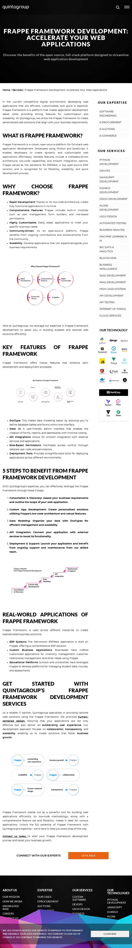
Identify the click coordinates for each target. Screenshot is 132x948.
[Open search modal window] (117, 7)
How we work (12, 901)
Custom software (79, 898)
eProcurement (48, 901)
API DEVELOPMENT (111, 296)
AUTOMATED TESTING (113, 223)
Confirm (110, 934)
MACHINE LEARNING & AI (113, 238)
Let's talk (88, 855)
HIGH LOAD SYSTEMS (113, 289)
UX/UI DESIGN (108, 216)
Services (17, 90)
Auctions (44, 906)
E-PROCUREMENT (110, 122)
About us (10, 890)
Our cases (44, 896)
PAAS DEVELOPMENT (113, 282)
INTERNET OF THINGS (113, 309)
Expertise (45, 890)
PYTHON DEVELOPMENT (109, 162)
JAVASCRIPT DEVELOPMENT (109, 179)
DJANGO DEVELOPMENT (109, 190)
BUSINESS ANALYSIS (112, 230)
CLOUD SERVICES (110, 316)
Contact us (11, 836)
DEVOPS (105, 171)
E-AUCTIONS (107, 129)
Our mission (11, 896)
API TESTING (107, 302)
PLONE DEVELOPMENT (109, 208)
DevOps (77, 904)
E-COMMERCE (108, 136)
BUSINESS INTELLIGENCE (108, 267)
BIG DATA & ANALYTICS (107, 249)
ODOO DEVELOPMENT (114, 199)
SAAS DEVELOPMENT (113, 276)
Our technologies (118, 892)
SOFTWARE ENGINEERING (108, 114)
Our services (82, 890)
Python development (116, 901)
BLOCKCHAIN (108, 258)
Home (6, 90)
